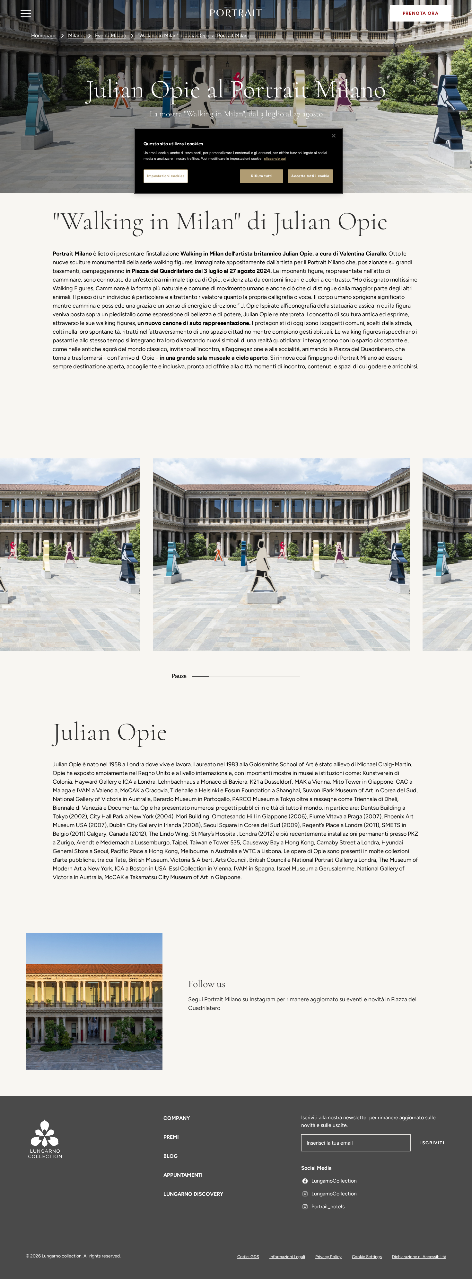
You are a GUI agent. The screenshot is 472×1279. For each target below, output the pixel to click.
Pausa (179, 676)
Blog (170, 1156)
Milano (75, 35)
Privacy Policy (328, 1256)
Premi (171, 1137)
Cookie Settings (367, 1256)
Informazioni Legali (287, 1256)
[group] (203, 554)
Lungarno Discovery (193, 1194)
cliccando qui (275, 158)
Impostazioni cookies (165, 176)
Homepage (44, 35)
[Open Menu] (26, 13)
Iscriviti (432, 1143)
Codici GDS (248, 1256)
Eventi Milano (110, 35)
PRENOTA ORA (421, 13)
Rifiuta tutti (261, 176)
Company (176, 1118)
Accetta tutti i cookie (310, 176)
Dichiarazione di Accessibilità (419, 1256)
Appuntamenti (183, 1175)
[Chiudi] (334, 136)
